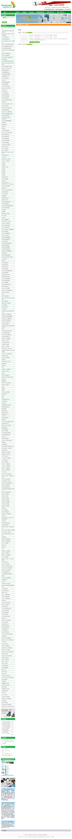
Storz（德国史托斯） (6, 227)
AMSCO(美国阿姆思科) (6, 255)
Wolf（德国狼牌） (5, 231)
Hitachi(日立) (4, 90)
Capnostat (4, 403)
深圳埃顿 (3, 359)
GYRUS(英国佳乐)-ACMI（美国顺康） (8, 42)
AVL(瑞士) (4, 80)
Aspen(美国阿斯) (5, 282)
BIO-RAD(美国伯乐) (5, 134)
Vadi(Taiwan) (4, 687)
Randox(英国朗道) (5, 219)
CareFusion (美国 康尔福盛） (7, 634)
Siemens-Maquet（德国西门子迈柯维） (8, 476)
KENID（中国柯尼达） (6, 485)
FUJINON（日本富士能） (6, 382)
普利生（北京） (5, 592)
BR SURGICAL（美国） (6, 221)
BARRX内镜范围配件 (6, 434)
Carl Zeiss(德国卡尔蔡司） (7, 608)
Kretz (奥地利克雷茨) (6, 332)
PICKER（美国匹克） (6, 292)
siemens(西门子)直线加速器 (7, 57)
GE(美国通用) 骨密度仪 (6, 74)
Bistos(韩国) (4, 636)
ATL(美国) (4, 520)
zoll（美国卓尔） (5, 509)
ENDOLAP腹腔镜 (5, 438)
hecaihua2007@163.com (7, 755)
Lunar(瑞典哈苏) (5, 262)
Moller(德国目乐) (5, 665)
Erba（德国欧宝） (5, 150)
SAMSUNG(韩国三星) (6, 336)
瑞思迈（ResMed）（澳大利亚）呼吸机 (8, 559)
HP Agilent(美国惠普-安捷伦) (7, 113)
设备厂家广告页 (60, 12)
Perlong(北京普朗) (5, 142)
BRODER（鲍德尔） (6, 384)
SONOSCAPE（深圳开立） (7, 348)
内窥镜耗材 (4, 537)
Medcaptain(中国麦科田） (7, 637)
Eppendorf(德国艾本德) (6, 201)
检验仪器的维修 (5, 729)
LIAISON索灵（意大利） (6, 481)
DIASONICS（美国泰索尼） (7, 318)
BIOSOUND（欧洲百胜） (6, 303)
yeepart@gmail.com (8, 753)
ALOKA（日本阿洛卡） (6, 322)
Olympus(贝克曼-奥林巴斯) (7, 99)
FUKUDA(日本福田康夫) (6, 334)
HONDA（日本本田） (6, 346)
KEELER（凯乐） (5, 496)
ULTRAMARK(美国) (5, 342)
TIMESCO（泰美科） (6, 500)
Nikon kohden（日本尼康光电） (8, 651)
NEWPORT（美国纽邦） (6, 452)
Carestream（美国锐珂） (6, 458)
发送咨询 (37, 42)
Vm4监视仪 (27, 24)
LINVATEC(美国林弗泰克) (7, 243)
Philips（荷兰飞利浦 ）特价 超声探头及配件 (8, 35)
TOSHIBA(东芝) (5, 92)
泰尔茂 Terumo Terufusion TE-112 (8, 706)
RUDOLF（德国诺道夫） (6, 541)
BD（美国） (4, 157)
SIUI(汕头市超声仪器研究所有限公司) (8, 312)
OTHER (3, 260)
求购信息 (3, 128)
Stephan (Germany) (5, 685)
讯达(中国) (4, 600)
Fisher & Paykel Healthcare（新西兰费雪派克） (8, 518)
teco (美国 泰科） (5, 606)
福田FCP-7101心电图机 (6, 698)
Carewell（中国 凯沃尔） (6, 602)
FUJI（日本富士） (5, 456)
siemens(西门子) (5, 307)
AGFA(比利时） (5, 401)
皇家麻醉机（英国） (5, 683)
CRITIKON (4, 415)
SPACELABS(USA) (5, 406)
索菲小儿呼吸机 (5, 702)
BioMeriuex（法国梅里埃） (7, 111)
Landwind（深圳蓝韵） (6, 479)
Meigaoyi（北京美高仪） (6, 569)
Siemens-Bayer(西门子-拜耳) (7, 103)
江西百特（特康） (5, 167)
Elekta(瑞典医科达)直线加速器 (7, 61)
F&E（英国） (4, 215)
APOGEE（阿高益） (6, 344)
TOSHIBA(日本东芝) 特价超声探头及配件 (8, 31)
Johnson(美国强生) (5, 130)
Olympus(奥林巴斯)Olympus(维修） (8, 534)
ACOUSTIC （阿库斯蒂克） (7, 353)
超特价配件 (4, 122)
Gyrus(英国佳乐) (5, 241)
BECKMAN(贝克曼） (6, 96)
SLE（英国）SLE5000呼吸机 (7, 677)
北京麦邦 (3, 365)
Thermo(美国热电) (5, 203)
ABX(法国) (4, 101)
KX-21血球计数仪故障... (6, 726)
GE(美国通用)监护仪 (6, 72)
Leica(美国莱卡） (5, 460)
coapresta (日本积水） (6, 675)
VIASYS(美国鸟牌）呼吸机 (7, 66)
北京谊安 (3, 217)
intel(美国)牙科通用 (5, 399)
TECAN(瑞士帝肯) (5, 146)
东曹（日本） (4, 669)
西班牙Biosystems (5, 197)
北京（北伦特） (5, 694)
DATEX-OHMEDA (5, 417)
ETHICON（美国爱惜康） (7, 577)
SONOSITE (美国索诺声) (6, 320)
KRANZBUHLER (5, 324)
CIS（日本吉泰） (5, 193)
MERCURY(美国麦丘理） (7, 492)
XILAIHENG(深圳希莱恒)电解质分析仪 (8, 586)
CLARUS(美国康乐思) (6, 233)
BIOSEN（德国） (5, 653)
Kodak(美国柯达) (5, 272)
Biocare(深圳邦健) (5, 632)
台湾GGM (4, 515)
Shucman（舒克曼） (6, 503)
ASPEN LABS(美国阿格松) (7, 251)
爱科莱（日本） (5, 671)
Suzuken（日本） (5, 643)
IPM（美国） (4, 641)
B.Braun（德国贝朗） (6, 505)
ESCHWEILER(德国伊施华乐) (7, 205)
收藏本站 (45, 834)
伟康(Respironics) (5, 414)
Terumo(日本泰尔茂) (6, 207)
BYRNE (3, 388)
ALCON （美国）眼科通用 (7, 440)
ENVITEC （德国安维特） (7, 513)
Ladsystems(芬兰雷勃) (6, 144)
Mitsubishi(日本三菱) (6, 274)
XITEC (3, 294)
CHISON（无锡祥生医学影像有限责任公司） (8, 326)
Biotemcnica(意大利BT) (6, 88)
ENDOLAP (4, 436)
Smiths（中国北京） (6, 659)
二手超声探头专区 (5, 37)
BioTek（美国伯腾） (6, 511)
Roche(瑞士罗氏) (5, 105)
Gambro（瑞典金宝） (6, 552)
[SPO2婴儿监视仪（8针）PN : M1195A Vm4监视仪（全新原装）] (24, 38)
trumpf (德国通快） (5, 667)
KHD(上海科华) (5, 562)
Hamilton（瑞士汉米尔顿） (7, 655)
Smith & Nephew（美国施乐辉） (8, 229)
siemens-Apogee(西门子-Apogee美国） (8, 299)
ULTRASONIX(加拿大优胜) (7, 330)
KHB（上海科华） (5, 148)
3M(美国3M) (4, 253)
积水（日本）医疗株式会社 (7, 132)
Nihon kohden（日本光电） (7, 448)
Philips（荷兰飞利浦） (6, 288)
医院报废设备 (4, 124)
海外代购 (31, 12)
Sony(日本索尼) (5, 268)
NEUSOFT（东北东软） (6, 361)
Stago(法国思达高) (5, 109)
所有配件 (11, 12)
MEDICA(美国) (4, 176)
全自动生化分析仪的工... (6, 721)
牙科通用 (3, 419)
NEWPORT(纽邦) (5, 740)
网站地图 (41, 834)
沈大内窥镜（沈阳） (5, 628)
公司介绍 (25, 834)
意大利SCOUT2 (5, 199)
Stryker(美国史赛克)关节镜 (7, 46)
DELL (3, 397)
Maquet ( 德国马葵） (6, 604)
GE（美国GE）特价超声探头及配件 (8, 28)
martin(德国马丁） (5, 630)
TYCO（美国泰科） (5, 543)
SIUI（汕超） (4, 471)
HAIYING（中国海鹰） (6, 464)
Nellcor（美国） (5, 661)
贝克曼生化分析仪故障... (6, 724)
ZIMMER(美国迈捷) (5, 245)
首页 (5, 12)
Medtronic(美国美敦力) (6, 53)
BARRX (3, 390)
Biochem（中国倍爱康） (6, 554)
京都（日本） (4, 618)
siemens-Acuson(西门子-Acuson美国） (8, 64)
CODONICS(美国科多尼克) (7, 270)
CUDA (3, 386)
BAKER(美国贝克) (5, 155)
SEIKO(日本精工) (5, 266)
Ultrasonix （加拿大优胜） (7, 473)
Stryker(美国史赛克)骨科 (6, 48)
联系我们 (24, 12)
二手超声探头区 (5, 588)
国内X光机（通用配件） (6, 550)
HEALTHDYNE (5, 412)
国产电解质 (4, 195)
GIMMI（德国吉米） (5, 657)
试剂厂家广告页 (50, 12)
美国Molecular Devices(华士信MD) (8, 153)
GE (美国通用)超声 (5, 70)
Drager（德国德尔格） (6, 55)
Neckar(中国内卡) (5, 624)
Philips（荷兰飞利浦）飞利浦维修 (8, 530)
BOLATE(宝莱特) (5, 355)
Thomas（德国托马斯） (6, 598)
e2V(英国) (4, 209)
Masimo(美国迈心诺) (6, 522)
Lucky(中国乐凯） (5, 622)
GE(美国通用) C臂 (5, 76)
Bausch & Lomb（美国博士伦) (7, 639)
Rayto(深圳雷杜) (5, 191)
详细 (32, 42)
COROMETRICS (5, 428)
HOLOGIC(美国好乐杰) (6, 284)
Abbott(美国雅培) (5, 84)
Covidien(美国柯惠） (6, 596)
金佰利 (3, 373)
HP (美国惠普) (4, 305)
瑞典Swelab (4, 187)
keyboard (3, 379)
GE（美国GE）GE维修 (6, 532)
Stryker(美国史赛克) (5, 39)
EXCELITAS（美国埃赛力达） (7, 483)
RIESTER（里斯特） (6, 498)
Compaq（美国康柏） (6, 392)
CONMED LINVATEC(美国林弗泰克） (8, 51)
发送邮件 (53, 7)
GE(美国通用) (4, 59)
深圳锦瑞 (3, 165)
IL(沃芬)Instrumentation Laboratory (6, 118)
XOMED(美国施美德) (6, 239)
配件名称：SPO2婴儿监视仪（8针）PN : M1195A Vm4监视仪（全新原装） (43, 35)
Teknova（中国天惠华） (6, 466)
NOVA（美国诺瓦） (5, 78)
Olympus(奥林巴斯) (5, 115)
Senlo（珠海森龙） (5, 556)
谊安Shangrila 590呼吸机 (7, 704)
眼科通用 (3, 442)
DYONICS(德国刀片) (6, 375)
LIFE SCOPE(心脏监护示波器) (7, 421)
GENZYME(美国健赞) (6, 247)
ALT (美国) (4, 309)
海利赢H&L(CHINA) (5, 688)
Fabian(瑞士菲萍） (5, 590)
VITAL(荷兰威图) (5, 178)
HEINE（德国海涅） (6, 494)
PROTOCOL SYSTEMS (6, 425)
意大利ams (4, 180)
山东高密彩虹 (4, 579)
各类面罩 (3, 507)
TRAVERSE (4, 408)
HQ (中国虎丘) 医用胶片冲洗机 (7, 446)
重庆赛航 (3, 211)
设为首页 (48, 7)
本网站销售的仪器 (40, 12)
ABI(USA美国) (4, 450)
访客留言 (17, 12)
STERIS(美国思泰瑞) (6, 280)
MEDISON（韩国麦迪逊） (7, 314)
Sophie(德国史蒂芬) (5, 571)
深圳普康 (3, 172)
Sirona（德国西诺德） (6, 594)
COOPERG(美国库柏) (6, 249)
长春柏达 (3, 163)
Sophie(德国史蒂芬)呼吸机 (7, 573)
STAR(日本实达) (5, 264)
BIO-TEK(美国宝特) (5, 136)
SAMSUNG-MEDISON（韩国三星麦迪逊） (8, 351)
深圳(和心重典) (5, 690)
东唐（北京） (4, 545)
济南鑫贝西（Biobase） (6, 454)
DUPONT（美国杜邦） (6, 161)
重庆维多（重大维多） (6, 213)
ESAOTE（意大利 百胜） (6, 68)
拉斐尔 (3, 575)
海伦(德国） (4, 681)
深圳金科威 (4, 363)
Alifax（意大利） (5, 663)
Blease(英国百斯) (5, 524)
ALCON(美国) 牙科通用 (6, 432)
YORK (3, 395)
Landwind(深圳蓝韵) (6, 140)
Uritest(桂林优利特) (5, 138)
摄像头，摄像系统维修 (6, 539)
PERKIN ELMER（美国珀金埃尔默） (8, 527)
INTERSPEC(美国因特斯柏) (7, 316)
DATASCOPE (4, 427)
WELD (3, 328)
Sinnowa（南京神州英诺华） (7, 189)
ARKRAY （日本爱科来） (6, 620)
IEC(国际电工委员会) (6, 276)
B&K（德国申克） (5, 301)
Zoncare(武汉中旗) (5, 610)
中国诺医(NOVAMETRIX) (6, 405)
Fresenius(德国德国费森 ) (7, 120)
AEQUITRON (4, 410)
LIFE (3, 367)
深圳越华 (3, 174)
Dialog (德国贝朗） (5, 612)
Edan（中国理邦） (5, 462)
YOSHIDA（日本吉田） (6, 583)
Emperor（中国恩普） (6, 468)
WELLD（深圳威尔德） (6, 470)
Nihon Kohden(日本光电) (6, 107)
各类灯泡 (3, 126)
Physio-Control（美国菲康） (7, 567)
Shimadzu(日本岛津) (6, 86)
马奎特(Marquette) (5, 423)
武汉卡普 (3, 692)
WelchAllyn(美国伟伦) (6, 225)
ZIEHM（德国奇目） (6, 296)
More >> (12, 734)
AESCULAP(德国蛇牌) (6, 278)
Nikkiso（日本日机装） (6, 649)
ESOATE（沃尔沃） (5, 340)
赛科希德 (3, 547)
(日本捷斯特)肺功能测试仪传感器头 (8, 489)
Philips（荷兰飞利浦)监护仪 (7, 290)
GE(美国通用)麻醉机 (6, 82)
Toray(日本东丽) (5, 614)
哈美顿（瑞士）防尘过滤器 (7, 647)
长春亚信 (3, 169)
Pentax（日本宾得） (6, 235)
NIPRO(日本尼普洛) (5, 626)
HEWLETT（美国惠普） (6, 338)
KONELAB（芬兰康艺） (6, 159)
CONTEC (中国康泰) (6, 696)
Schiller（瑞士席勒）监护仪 (7, 565)
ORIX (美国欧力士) (5, 286)
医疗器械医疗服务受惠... (6, 722)
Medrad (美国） (5, 679)
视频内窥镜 (4, 380)
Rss (37, 834)
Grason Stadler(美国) (6, 616)
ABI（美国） (4, 673)
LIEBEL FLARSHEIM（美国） (7, 377)
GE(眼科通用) (4, 444)
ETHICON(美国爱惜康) (6, 237)
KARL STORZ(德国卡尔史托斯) (8, 44)
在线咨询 (30, 834)
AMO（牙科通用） (5, 430)
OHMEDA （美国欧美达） (7, 369)
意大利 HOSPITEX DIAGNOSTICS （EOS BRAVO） (8, 183)
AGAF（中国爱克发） (6, 645)
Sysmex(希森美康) (5, 94)
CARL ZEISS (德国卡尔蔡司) (7, 257)
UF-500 (3, 581)
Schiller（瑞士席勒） (6, 564)
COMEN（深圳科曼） (6, 357)
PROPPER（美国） (5, 371)
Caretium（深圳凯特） (6, 223)
